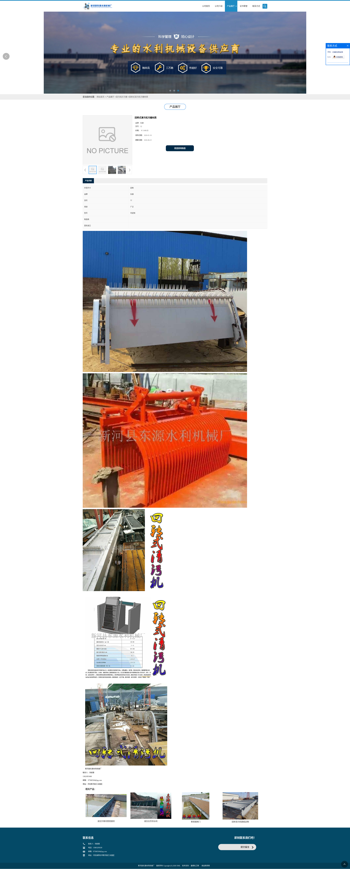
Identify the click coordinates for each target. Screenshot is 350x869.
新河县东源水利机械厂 (146, 866)
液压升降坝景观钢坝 (106, 821)
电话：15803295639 (95, 848)
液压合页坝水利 (151, 821)
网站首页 (100, 97)
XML (178, 866)
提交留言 (245, 847)
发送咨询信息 (180, 148)
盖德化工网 (195, 866)
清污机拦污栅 (121, 97)
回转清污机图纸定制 (240, 822)
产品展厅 (110, 97)
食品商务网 (206, 866)
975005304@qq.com (100, 851)
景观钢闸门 (195, 822)
